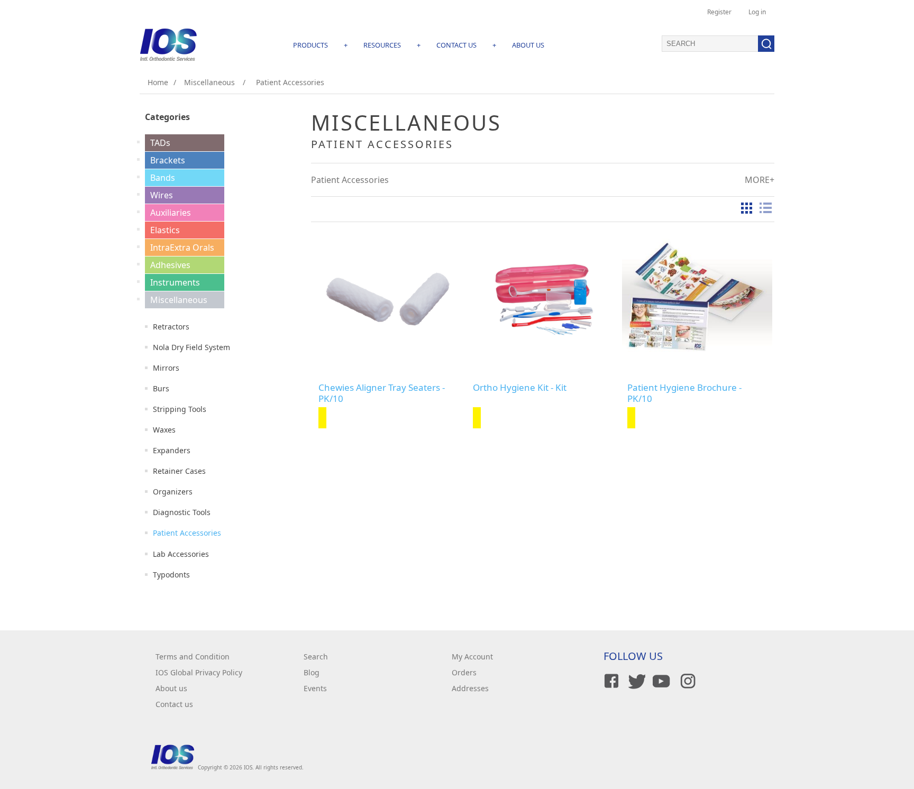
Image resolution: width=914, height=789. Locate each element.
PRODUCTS (310, 45)
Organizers (173, 492)
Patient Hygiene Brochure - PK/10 (684, 393)
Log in (757, 11)
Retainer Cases (179, 471)
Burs (161, 388)
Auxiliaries (170, 212)
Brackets (167, 160)
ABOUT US (528, 45)
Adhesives (170, 265)
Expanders (171, 450)
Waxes (164, 430)
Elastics (165, 230)
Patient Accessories (187, 533)
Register (719, 11)
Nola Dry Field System (191, 347)
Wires (161, 195)
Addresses (470, 688)
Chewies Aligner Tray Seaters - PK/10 (381, 393)
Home (158, 82)
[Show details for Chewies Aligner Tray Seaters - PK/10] (388, 297)
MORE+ (759, 180)
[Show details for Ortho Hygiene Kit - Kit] (542, 297)
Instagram (686, 681)
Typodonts (171, 575)
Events (315, 688)
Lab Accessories (181, 554)
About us (171, 688)
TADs (160, 143)
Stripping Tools (179, 409)
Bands (162, 178)
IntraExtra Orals (182, 247)
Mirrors (166, 368)
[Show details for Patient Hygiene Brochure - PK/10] (697, 297)
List (765, 207)
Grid (746, 207)
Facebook (610, 681)
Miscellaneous (178, 300)
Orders (464, 672)
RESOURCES (382, 45)
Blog (311, 672)
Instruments (175, 282)
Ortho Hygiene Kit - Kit (519, 387)
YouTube (661, 681)
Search (316, 657)
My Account (472, 657)
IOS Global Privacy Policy (199, 672)
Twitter (635, 681)
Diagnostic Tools (182, 512)
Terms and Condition (193, 657)
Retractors (171, 327)
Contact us (174, 704)
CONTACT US (456, 45)
